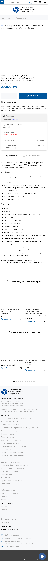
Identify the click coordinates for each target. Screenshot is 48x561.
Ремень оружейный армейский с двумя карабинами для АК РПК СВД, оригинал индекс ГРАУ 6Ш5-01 (36, 312)
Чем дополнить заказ (9, 493)
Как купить (5, 516)
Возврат (4, 513)
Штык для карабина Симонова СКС (12, 361)
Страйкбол (5, 484)
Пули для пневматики (10, 459)
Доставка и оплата (8, 519)
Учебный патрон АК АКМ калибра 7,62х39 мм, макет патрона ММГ (10, 311)
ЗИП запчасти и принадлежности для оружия (19, 428)
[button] (22, 326)
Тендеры (4, 507)
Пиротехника (6, 474)
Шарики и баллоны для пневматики (15, 465)
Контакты (5, 522)
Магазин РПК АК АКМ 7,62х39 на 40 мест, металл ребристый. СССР (35, 362)
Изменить (15, 119)
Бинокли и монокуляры (10, 462)
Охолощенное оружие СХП (12, 425)
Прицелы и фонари (9, 437)
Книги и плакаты (7, 478)
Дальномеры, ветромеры (11, 440)
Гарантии (5, 510)
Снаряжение (6, 450)
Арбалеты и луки (8, 490)
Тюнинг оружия (7, 434)
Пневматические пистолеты (12, 456)
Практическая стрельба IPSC (13, 481)
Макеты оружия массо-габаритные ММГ (17, 419)
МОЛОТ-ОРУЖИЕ (11, 110)
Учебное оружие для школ (25, 106)
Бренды (4, 496)
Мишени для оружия (9, 471)
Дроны (4, 499)
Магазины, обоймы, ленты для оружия (16, 431)
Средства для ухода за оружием (14, 446)
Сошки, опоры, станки (10, 443)
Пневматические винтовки (12, 453)
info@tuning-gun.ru (11, 535)
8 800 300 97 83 (9, 529)
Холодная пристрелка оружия (13, 468)
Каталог (12, 106)
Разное (4, 487)
